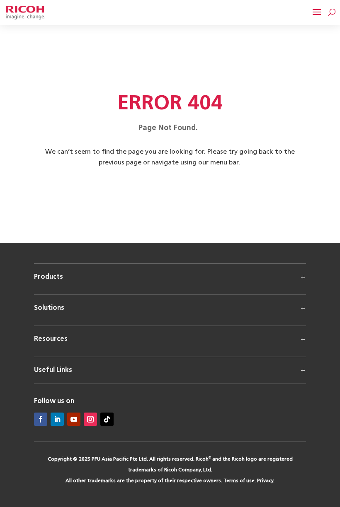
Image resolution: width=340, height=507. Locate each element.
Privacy (265, 480)
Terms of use (239, 480)
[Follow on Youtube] (73, 419)
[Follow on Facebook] (40, 419)
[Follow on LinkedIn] (57, 419)
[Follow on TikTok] (107, 419)
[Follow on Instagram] (90, 419)
